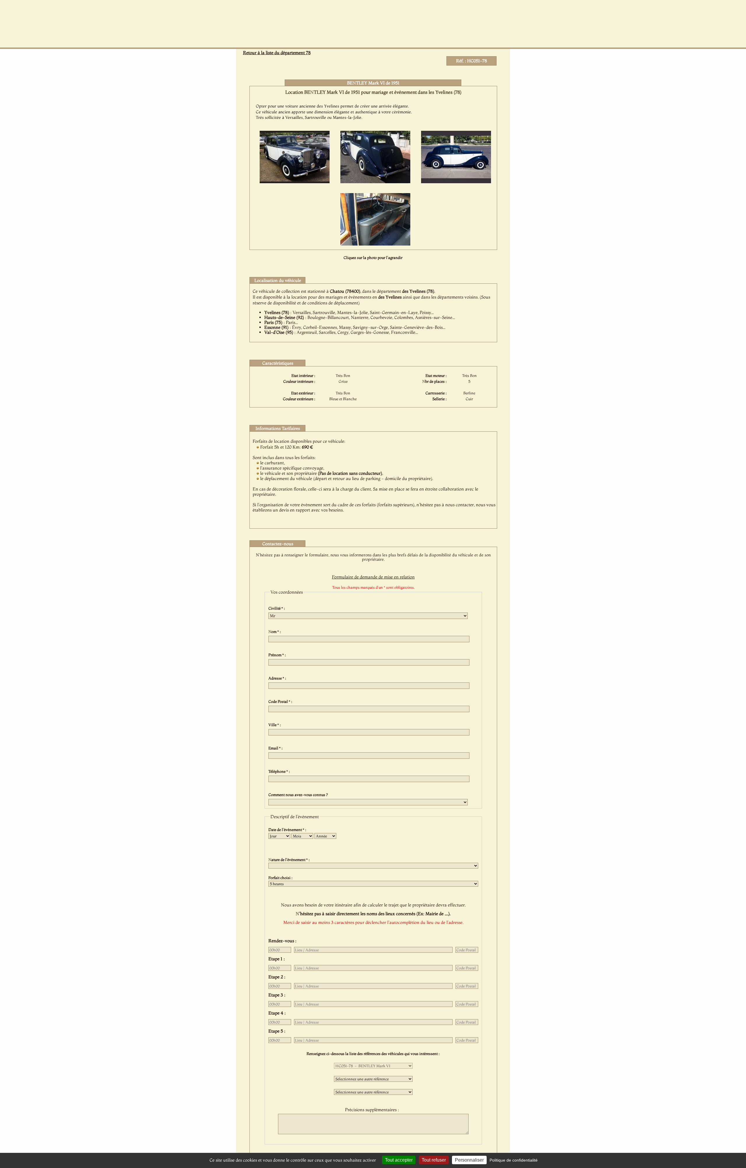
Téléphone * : (280, 771)
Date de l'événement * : (288, 829)
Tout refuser (434, 1160)
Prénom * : (278, 654)
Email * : (276, 748)
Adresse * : (278, 678)
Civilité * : (277, 608)
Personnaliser (469, 1160)
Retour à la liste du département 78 (277, 52)
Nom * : (275, 631)
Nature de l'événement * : (290, 859)
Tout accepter (399, 1160)
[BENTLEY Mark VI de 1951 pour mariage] (295, 181)
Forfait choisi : (281, 877)
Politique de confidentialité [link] (514, 1160)
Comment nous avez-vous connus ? (299, 794)
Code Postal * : (281, 701)
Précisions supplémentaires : (373, 1109)
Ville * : (275, 724)
